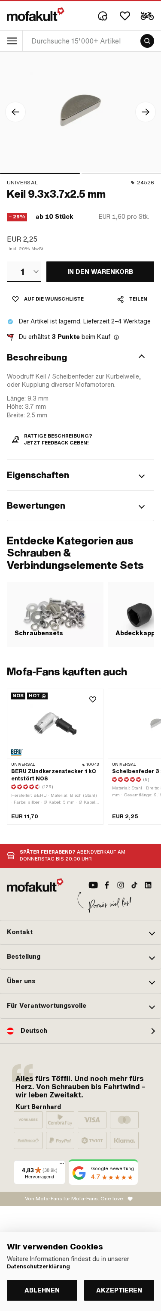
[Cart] (147, 16)
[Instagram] (121, 885)
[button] (80, 357)
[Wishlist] (125, 16)
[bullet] (40, 173)
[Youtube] (93, 885)
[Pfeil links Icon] (15, 112)
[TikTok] (134, 885)
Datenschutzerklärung (38, 1267)
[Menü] (62, 1165)
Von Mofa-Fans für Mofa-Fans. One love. (75, 1198)
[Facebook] (107, 885)
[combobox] (24, 271)
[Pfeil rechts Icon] (145, 112)
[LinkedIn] (148, 885)
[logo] (35, 14)
